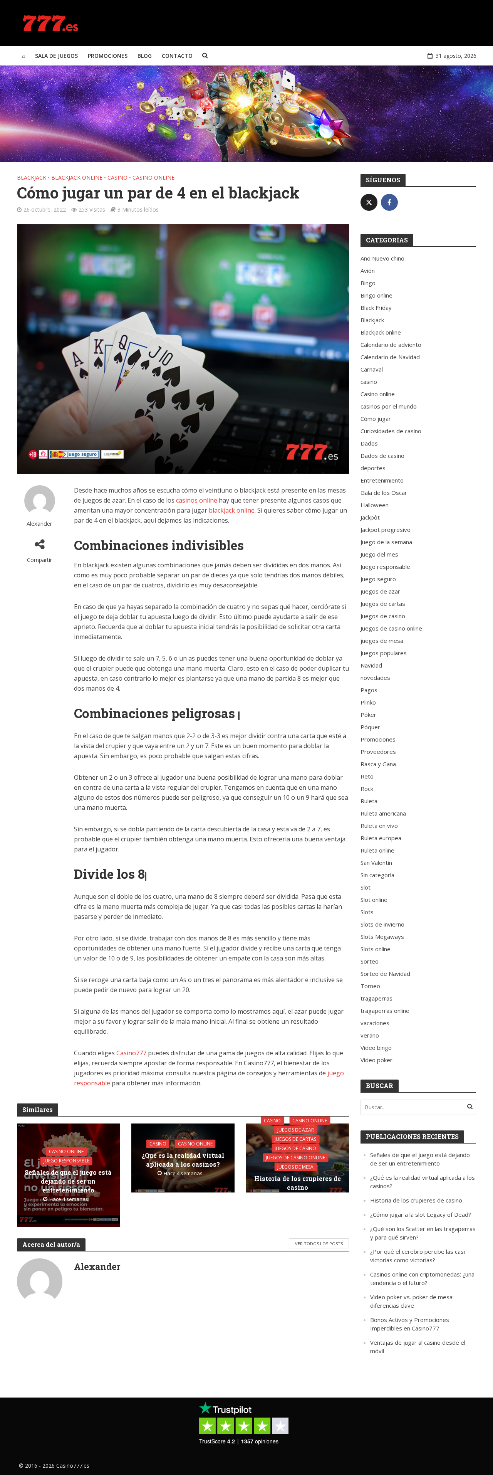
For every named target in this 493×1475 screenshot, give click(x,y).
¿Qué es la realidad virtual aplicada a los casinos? (183, 1159)
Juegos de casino (295, 1148)
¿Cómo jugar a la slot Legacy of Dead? (420, 1214)
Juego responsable (66, 1160)
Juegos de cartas (295, 1138)
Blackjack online (76, 177)
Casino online (153, 177)
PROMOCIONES (107, 55)
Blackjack (31, 177)
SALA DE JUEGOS (56, 55)
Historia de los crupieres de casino (297, 1182)
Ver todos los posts (319, 1243)
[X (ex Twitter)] (369, 202)
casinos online (196, 500)
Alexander (39, 523)
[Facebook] (389, 202)
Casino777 (131, 1053)
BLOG (145, 55)
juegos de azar (295, 1129)
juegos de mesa (295, 1166)
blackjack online (232, 510)
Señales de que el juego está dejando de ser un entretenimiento (68, 1181)
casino (117, 177)
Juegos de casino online (295, 1157)
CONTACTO (177, 55)
